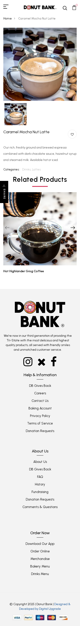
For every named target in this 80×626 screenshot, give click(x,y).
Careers (40, 393)
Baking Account (40, 408)
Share (4, 194)
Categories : (11, 169)
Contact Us (40, 401)
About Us (40, 462)
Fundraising (40, 492)
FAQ (40, 477)
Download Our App (40, 544)
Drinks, (27, 169)
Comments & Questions (40, 507)
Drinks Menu (40, 574)
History (40, 484)
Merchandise (40, 559)
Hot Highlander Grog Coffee (23, 271)
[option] (40, 64)
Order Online (40, 551)
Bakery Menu (40, 566)
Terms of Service (40, 423)
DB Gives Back (40, 386)
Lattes (36, 169)
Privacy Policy (40, 416)
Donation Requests (40, 431)
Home (7, 18)
